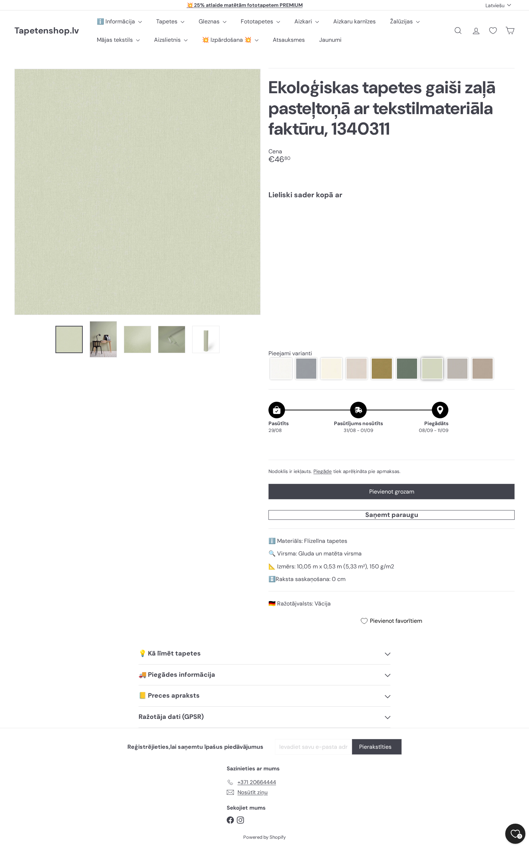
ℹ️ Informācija (116, 21)
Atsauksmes (289, 40)
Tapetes (167, 21)
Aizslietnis (168, 40)
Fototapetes (258, 21)
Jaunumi (330, 40)
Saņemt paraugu (391, 514)
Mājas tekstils (115, 40)
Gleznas (210, 21)
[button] (281, 368)
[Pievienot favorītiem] (505, 219)
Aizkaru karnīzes (354, 21)
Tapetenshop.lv (46, 31)
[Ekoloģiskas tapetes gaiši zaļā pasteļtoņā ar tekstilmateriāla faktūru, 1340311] (391, 230)
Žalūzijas (402, 21)
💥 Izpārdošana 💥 (227, 40)
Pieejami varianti (290, 353)
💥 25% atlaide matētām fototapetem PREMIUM (245, 5)
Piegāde (322, 471)
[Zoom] (137, 192)
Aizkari (303, 21)
